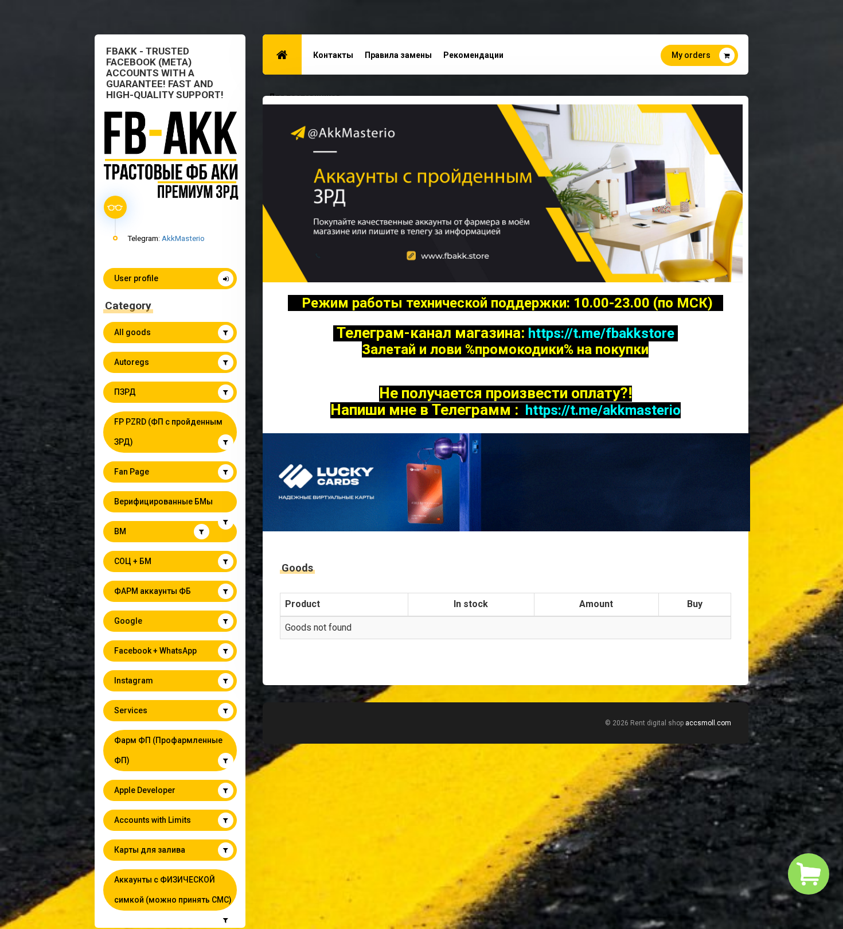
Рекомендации (473, 55)
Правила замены (398, 55)
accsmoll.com (708, 723)
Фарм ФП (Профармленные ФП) (168, 750)
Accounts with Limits (152, 820)
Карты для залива (149, 849)
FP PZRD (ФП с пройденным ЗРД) (168, 431)
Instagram (133, 680)
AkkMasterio (183, 238)
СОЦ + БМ (132, 561)
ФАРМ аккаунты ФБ (152, 591)
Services (130, 710)
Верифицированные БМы (163, 501)
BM (120, 531)
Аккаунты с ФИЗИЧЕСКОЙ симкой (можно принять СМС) (173, 889)
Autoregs (131, 362)
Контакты (333, 55)
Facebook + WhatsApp (155, 650)
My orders (691, 55)
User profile (136, 278)
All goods (132, 332)
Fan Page (131, 471)
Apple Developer (144, 790)
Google (128, 620)
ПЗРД (125, 392)
